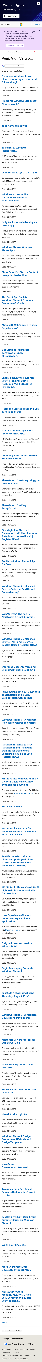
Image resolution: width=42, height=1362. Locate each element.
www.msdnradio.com (23, 793)
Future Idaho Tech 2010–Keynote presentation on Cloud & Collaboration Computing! (21, 694)
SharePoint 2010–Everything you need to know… (21, 482)
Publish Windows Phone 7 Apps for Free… (19, 563)
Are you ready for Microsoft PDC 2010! (18, 1066)
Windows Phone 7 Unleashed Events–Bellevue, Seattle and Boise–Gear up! (18, 589)
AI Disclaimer (7, 1349)
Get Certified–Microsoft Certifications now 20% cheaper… (15, 353)
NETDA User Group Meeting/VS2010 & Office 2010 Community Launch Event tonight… (16, 1296)
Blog (32, 1349)
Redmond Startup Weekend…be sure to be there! (20, 410)
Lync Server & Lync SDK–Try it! (19, 172)
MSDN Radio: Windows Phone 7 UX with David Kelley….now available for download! (20, 781)
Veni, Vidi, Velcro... (15, 52)
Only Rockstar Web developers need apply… (19, 224)
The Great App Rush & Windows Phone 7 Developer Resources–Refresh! (18, 300)
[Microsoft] (21, 24)
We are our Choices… (14, 1244)
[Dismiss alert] (38, 3)
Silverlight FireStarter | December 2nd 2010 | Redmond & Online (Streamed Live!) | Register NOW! (20, 535)
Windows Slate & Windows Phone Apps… (17, 249)
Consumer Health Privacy (11, 1356)
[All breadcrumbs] (4, 52)
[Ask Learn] (34, 52)
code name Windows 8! (15, 125)
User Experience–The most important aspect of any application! (17, 918)
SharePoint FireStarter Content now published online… (20, 274)
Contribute (6, 1352)
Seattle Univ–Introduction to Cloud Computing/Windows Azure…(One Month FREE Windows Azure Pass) (18, 861)
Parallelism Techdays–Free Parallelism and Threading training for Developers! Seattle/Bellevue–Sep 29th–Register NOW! (17, 750)
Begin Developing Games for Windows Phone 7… (18, 970)
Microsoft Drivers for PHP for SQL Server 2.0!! (18, 1041)
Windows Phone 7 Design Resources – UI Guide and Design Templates (16, 1139)
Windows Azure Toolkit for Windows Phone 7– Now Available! (15, 197)
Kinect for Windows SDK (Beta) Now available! (19, 102)
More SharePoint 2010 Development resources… (16, 1268)
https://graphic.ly (12, 930)
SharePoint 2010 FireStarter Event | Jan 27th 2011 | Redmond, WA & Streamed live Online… (18, 382)
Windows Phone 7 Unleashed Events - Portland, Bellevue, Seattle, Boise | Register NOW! (19, 642)
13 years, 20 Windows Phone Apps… (14, 149)
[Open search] (32, 24)
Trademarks (6, 1359)
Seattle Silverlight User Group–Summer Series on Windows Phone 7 (19, 1220)
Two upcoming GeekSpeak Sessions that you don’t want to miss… (18, 1192)
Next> (4, 1322)
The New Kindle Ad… (13, 806)
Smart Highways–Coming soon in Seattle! (19, 1091)
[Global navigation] (2, 24)
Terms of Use (30, 1356)
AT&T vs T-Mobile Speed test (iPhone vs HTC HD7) (18, 432)
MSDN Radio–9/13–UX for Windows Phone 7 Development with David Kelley (20, 831)
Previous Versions (21, 1349)
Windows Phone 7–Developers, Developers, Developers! (19, 1016)
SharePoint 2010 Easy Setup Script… (14, 507)
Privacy (15, 1352)
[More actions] (38, 52)
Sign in (37, 24)
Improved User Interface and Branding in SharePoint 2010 (19, 668)
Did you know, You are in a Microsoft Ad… (17, 945)
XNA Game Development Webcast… (16, 1166)
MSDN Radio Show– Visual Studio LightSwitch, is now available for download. (21, 890)
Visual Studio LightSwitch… (17, 1114)
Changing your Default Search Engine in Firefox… (19, 457)
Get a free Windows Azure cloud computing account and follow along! (19, 79)
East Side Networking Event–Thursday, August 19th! (18, 994)
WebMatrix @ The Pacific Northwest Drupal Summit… (18, 615)
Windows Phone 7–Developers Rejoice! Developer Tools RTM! (19, 721)
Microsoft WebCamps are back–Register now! (20, 326)
